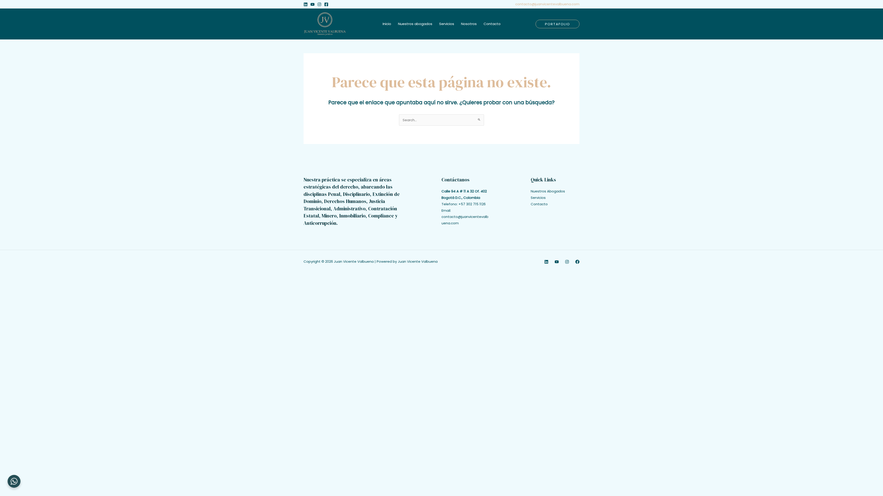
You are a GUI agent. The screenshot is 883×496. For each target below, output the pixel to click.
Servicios (538, 197)
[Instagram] (319, 4)
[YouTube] (312, 4)
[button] (557, 24)
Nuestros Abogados (548, 191)
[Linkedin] (306, 4)
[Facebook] (326, 4)
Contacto (539, 204)
